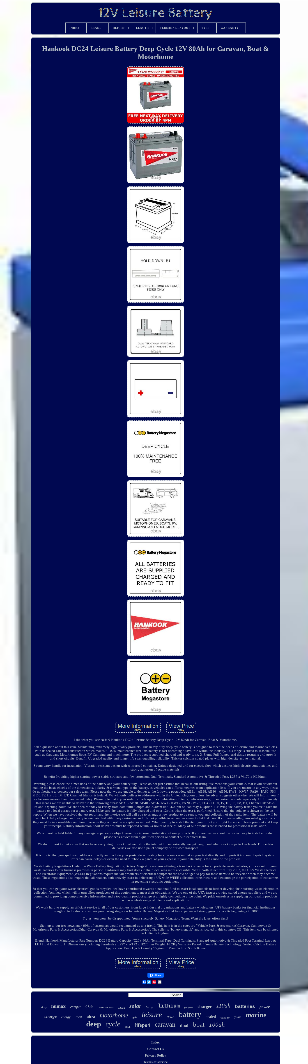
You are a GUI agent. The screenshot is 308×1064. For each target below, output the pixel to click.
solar (135, 1006)
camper (75, 1007)
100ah (217, 1024)
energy (66, 1017)
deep (93, 1024)
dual (184, 1025)
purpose (188, 1007)
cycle (113, 1024)
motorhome (114, 1015)
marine (256, 1015)
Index (155, 1042)
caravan (165, 1024)
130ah (128, 1027)
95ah (89, 1007)
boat (199, 1024)
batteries (245, 1006)
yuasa (237, 1017)
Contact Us (155, 1049)
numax (58, 1006)
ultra (91, 1016)
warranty (225, 1017)
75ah (78, 1017)
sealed (211, 1016)
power (265, 1006)
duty (44, 1007)
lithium (169, 1006)
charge (50, 1016)
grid (135, 1017)
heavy (149, 1007)
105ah (170, 1017)
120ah (121, 1007)
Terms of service (155, 1062)
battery (190, 1014)
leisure (152, 1014)
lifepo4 (142, 1025)
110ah (223, 1005)
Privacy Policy (155, 1055)
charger (205, 1006)
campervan (106, 1007)
